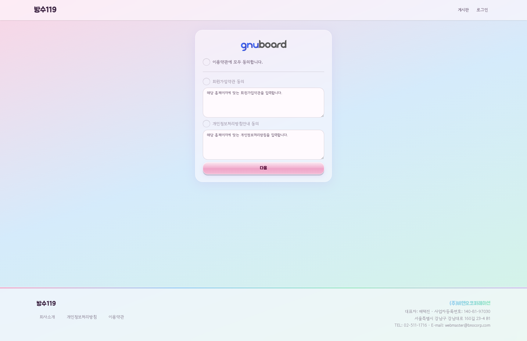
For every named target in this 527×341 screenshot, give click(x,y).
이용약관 (116, 317)
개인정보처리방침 (82, 317)
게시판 (463, 10)
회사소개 (47, 317)
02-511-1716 (415, 325)
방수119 (45, 10)
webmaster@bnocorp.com (467, 325)
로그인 (482, 10)
